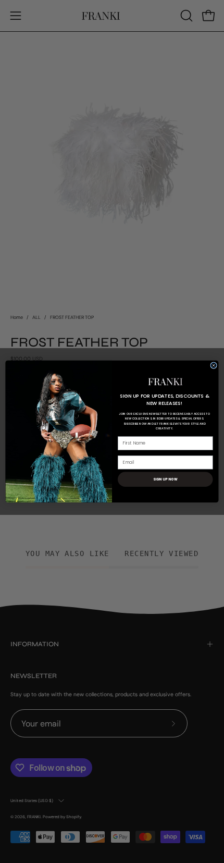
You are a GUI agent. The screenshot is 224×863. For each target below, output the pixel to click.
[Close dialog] (213, 365)
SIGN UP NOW (165, 479)
